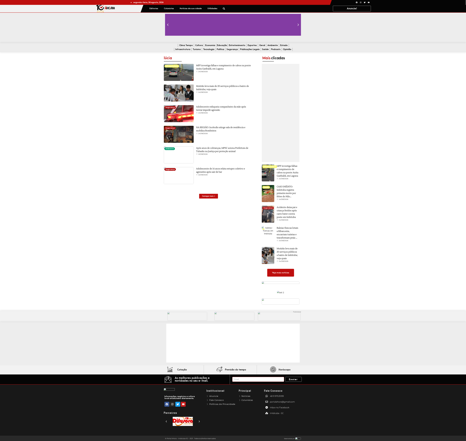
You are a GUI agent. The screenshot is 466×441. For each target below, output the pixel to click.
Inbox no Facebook (279, 407)
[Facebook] (356, 2)
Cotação (182, 369)
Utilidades (212, 8)
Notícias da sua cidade (191, 8)
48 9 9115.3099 (277, 396)
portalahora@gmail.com (282, 402)
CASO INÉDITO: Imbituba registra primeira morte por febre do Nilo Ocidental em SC (286, 193)
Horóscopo (285, 369)
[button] (224, 9)
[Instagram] (360, 2)
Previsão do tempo (235, 369)
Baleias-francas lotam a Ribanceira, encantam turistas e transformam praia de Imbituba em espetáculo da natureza (287, 238)
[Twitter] (364, 2)
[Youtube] (368, 2)
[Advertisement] (280, 112)
